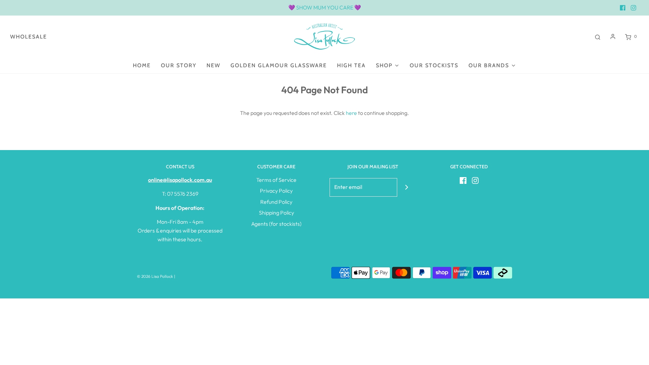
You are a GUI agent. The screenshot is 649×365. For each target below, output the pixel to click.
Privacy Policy (276, 190)
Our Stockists (434, 65)
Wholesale (28, 36)
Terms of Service (276, 179)
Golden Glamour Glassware (279, 65)
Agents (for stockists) (276, 223)
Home (142, 65)
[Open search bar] (598, 36)
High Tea (351, 65)
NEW (213, 65)
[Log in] (613, 36)
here (351, 113)
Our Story (178, 65)
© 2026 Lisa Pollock (155, 276)
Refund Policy (276, 201)
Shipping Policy (276, 212)
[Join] (406, 187)
